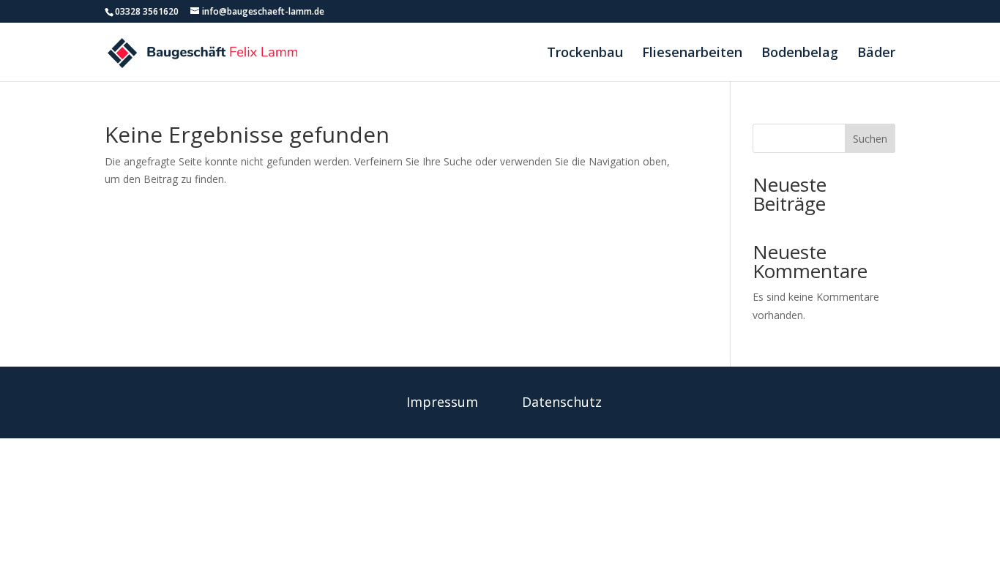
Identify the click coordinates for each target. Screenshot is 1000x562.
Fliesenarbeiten (692, 54)
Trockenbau (585, 54)
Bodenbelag (799, 54)
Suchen (870, 139)
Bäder (876, 54)
